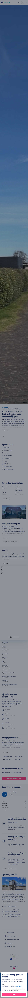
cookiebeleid (19, 986)
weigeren (13, 989)
